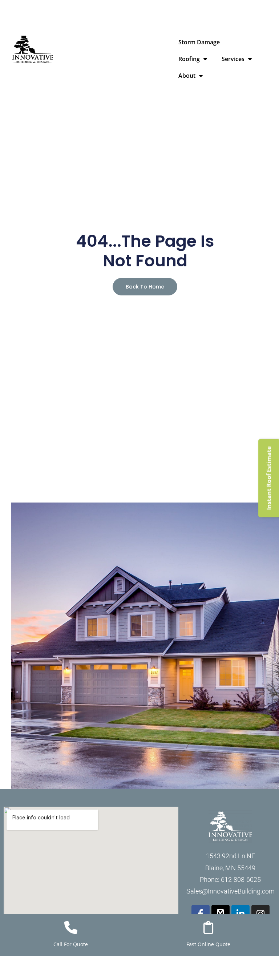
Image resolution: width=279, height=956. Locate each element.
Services (233, 59)
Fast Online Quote (208, 944)
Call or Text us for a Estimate (207, 6)
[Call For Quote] (70, 927)
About (186, 76)
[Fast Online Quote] (208, 927)
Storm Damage (199, 42)
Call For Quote (70, 944)
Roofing (189, 59)
